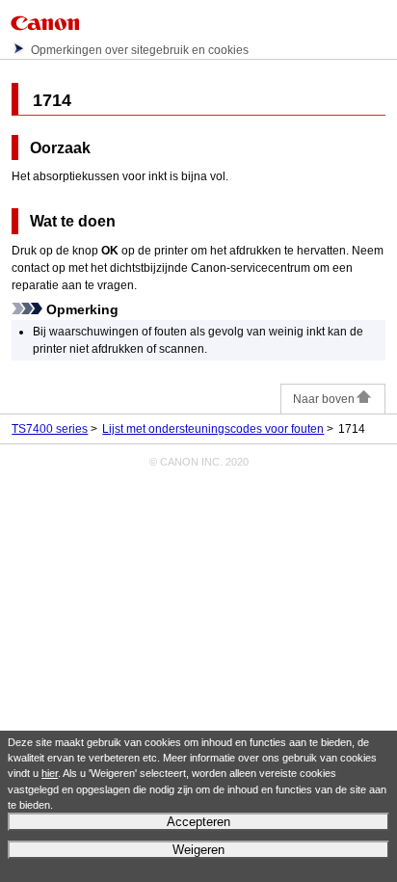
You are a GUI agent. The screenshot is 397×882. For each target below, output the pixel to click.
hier (49, 773)
